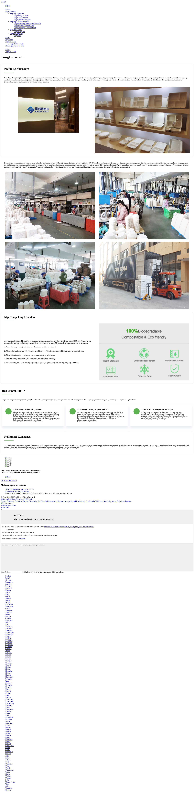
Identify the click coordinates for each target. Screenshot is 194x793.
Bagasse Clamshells (30, 501)
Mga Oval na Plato (21, 18)
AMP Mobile (27, 499)
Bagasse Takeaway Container (11, 501)
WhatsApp (5, 507)
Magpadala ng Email (8, 505)
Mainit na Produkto (8, 499)
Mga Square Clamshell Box (24, 26)
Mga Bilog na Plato (21, 15)
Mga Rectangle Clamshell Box (25, 28)
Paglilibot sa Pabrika (17, 44)
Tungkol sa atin (10, 42)
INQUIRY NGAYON (9, 481)
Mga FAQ (9, 40)
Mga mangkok (19, 32)
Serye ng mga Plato (17, 13)
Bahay (7, 9)
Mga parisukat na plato (22, 20)
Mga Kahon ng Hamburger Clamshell (27, 24)
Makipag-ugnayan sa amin (14, 46)
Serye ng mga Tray (16, 34)
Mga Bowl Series (16, 30)
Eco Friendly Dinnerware (47, 501)
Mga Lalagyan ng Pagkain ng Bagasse (117, 501)
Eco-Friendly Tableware (94, 501)
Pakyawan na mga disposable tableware (71, 501)
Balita (7, 38)
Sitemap (19, 499)
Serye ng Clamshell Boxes (19, 22)
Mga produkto (10, 11)
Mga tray (17, 36)
